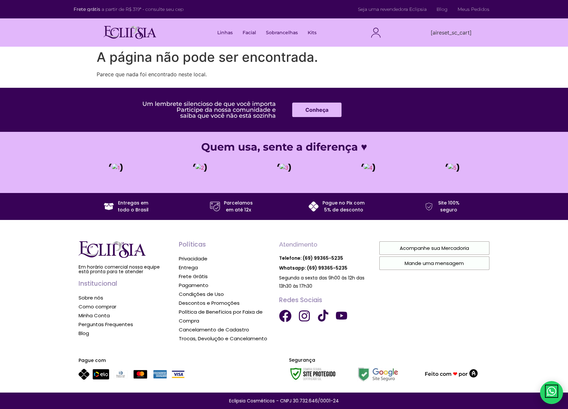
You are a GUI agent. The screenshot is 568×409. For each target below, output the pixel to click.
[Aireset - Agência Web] (473, 376)
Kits (312, 33)
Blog (442, 9)
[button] (82, 171)
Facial (249, 33)
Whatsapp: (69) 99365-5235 (313, 268)
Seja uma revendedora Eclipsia (392, 9)
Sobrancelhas (282, 33)
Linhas (225, 33)
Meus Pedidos (473, 9)
